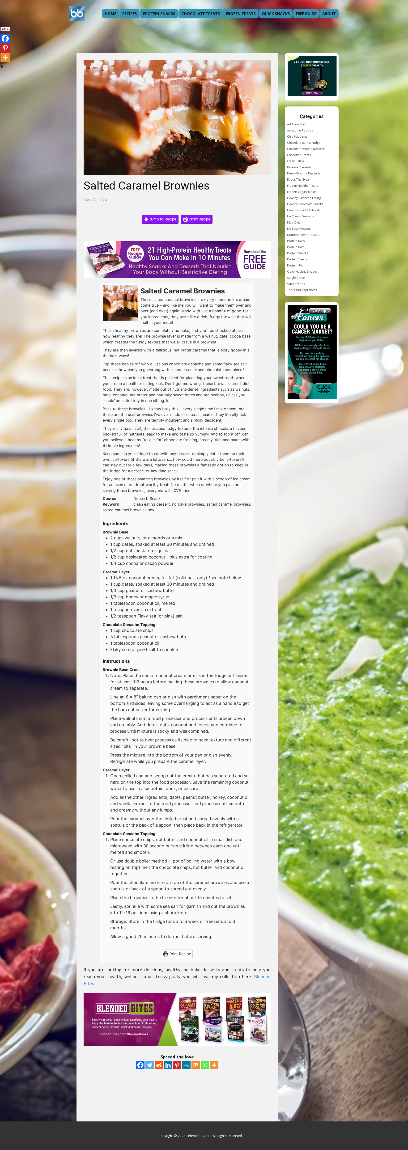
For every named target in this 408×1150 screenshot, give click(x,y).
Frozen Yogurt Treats (301, 192)
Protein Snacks (159, 13)
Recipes (129, 13)
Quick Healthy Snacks (302, 272)
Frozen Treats (241, 13)
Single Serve (296, 278)
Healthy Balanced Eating (304, 198)
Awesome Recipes (300, 130)
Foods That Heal (298, 180)
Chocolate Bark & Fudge (303, 143)
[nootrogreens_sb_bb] (312, 77)
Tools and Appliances (302, 290)
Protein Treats (297, 259)
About (329, 13)
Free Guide (306, 13)
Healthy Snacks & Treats (303, 210)
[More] (214, 1065)
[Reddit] (159, 1065)
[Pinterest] (177, 1065)
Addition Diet (296, 124)
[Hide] (2, 66)
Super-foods (296, 284)
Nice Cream (295, 222)
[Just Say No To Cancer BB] (312, 353)
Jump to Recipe (162, 219)
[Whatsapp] (205, 1065)
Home (110, 13)
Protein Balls (296, 241)
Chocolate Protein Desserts (306, 149)
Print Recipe (199, 219)
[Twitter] (149, 1065)
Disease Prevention (300, 167)
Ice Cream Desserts (300, 216)
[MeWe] (186, 1065)
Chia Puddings (297, 137)
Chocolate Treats (200, 13)
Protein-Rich (295, 265)
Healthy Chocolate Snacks (305, 204)
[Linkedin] (168, 1065)
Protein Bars (295, 247)
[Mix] (195, 1065)
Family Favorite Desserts (303, 173)
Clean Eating (295, 161)
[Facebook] (140, 1065)
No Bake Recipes (298, 229)
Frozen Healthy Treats (302, 186)
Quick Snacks (276, 13)
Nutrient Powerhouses (303, 235)
